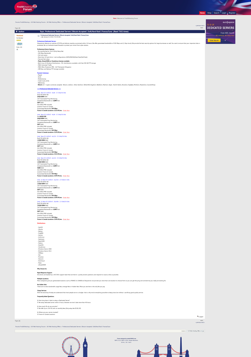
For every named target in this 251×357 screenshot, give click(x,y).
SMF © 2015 (124, 340)
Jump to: (183, 331)
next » (203, 25)
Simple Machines (133, 340)
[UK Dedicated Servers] (220, 43)
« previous (198, 25)
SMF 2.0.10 (118, 340)
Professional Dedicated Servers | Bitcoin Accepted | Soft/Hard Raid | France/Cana (65, 35)
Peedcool (20, 35)
